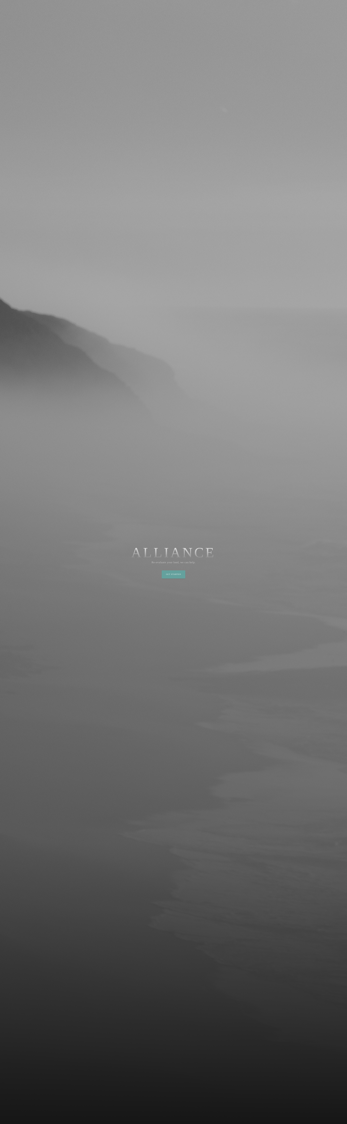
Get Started (173, 574)
